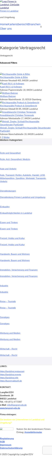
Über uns (6, 28)
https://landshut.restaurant (12, 371)
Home (4, 24)
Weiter (6, 137)
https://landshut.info (9, 378)
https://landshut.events (10, 374)
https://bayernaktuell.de (11, 381)
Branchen (34, 24)
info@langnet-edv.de (17, 405)
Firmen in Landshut (9, 11)
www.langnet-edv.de (10, 408)
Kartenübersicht (18, 24)
